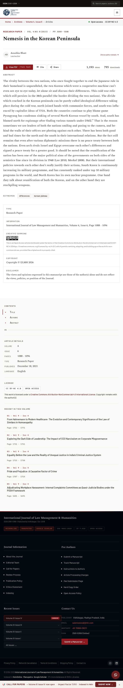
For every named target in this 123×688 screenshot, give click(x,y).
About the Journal (14, 556)
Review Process (13, 574)
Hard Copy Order (71, 587)
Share (56, 67)
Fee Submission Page (73, 581)
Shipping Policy (66, 663)
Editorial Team (12, 562)
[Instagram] (110, 663)
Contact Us (81, 663)
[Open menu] (117, 12)
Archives (18, 21)
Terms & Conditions (48, 663)
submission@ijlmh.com (82, 623)
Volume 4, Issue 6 (34, 21)
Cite (42, 67)
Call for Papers (12, 568)
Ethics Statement (14, 587)
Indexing (10, 593)
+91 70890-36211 (79, 628)
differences (24, 196)
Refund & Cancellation (28, 663)
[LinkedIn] (116, 663)
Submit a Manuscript (73, 556)
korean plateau (40, 196)
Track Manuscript (71, 562)
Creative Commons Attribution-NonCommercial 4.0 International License (63, 394)
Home (8, 21)
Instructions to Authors (74, 569)
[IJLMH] (11, 12)
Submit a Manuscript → (74, 641)
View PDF (20, 67)
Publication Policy (14, 581)
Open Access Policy (72, 593)
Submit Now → (105, 684)
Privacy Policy (9, 663)
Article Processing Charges (76, 575)
